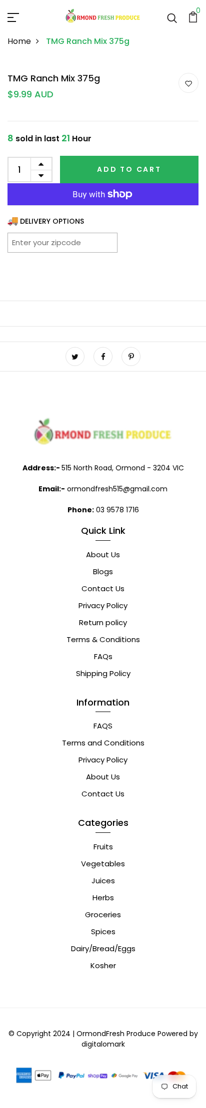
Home (19, 41)
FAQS (103, 726)
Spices (103, 931)
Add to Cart (129, 169)
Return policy (103, 622)
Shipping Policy (103, 673)
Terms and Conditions (103, 743)
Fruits (103, 846)
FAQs (103, 656)
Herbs (103, 897)
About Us (103, 554)
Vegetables (103, 863)
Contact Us (103, 588)
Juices (103, 880)
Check (97, 242)
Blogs (103, 571)
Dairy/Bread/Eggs (103, 948)
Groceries (103, 914)
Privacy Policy (103, 605)
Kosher (103, 965)
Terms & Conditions (103, 639)
